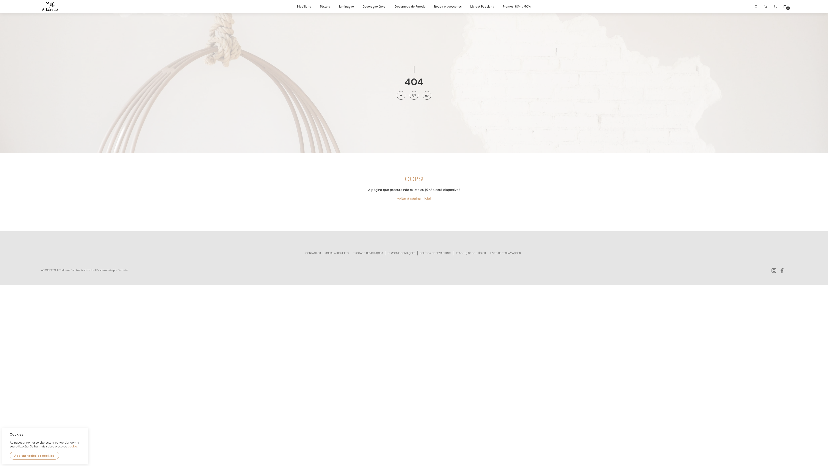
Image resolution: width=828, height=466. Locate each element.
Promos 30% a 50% (517, 6)
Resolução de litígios (471, 253)
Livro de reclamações (505, 253)
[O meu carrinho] (783, 6)
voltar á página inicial (414, 198)
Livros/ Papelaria (482, 6)
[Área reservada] (775, 6)
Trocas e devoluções (368, 253)
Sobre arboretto (337, 253)
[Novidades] (756, 6)
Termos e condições (401, 253)
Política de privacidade (436, 253)
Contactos (313, 253)
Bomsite (123, 270)
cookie (72, 446)
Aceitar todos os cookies (34, 456)
